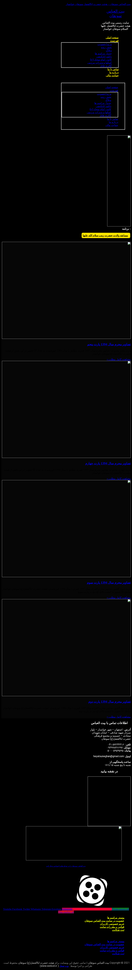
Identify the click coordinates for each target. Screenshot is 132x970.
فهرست (114, 40)
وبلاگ (109, 50)
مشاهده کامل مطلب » (119, 359)
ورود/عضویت (104, 44)
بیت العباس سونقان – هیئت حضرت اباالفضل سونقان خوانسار (98, 4)
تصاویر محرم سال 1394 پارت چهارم (108, 463)
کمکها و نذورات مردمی (99, 62)
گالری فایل (106, 65)
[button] (93, 81)
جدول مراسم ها (103, 53)
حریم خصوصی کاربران (112, 923)
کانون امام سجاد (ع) (101, 59)
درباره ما (114, 72)
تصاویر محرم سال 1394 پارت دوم (109, 701)
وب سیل (64, 965)
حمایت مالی (112, 75)
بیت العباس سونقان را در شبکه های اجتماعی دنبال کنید (66, 866)
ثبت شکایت (118, 930)
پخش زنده (106, 47)
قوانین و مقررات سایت (112, 926)
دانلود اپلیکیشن (104, 56)
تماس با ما (113, 69)
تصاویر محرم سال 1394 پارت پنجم (109, 344)
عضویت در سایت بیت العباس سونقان (104, 920)
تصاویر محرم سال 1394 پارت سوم (109, 582)
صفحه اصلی (112, 37)
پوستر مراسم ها (115, 917)
